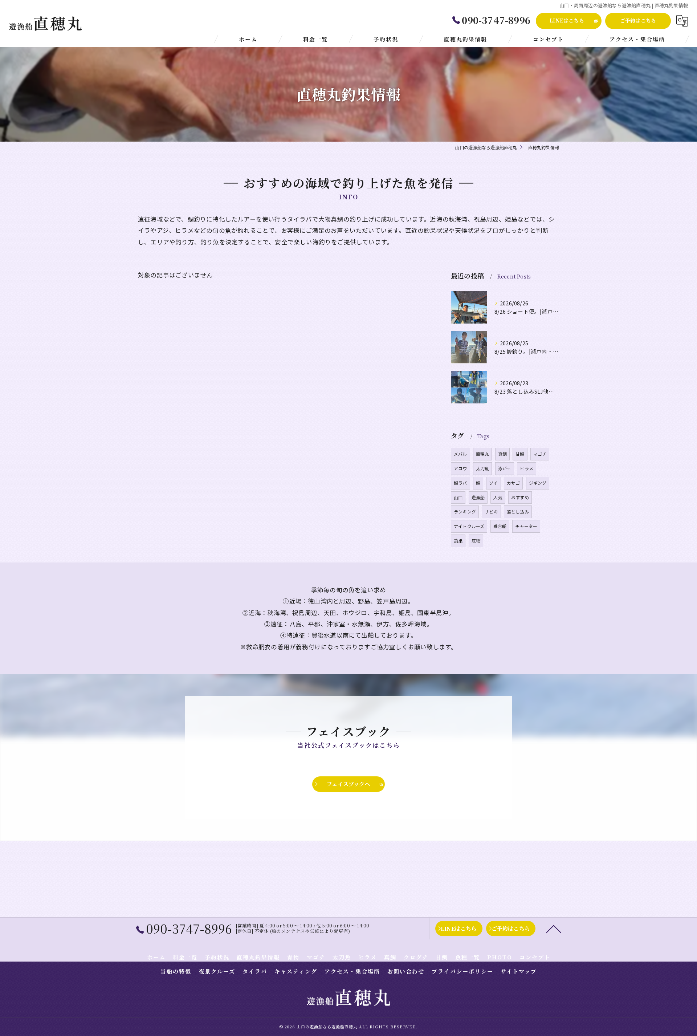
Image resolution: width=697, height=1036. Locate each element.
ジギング (538, 483)
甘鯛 (519, 454)
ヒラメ (526, 468)
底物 (476, 540)
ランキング (465, 511)
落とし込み (518, 511)
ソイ (493, 483)
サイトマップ (519, 971)
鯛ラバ (460, 483)
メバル (460, 454)
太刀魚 (482, 468)
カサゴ (513, 483)
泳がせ (504, 468)
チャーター (526, 526)
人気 (497, 497)
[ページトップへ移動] (553, 928)
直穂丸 (482, 454)
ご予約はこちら (638, 20)
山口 (458, 497)
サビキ (491, 511)
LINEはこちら (567, 20)
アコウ (460, 468)
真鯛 (502, 454)
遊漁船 (478, 497)
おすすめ (520, 497)
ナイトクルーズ (469, 526)
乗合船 (500, 526)
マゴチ (540, 454)
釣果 (458, 540)
